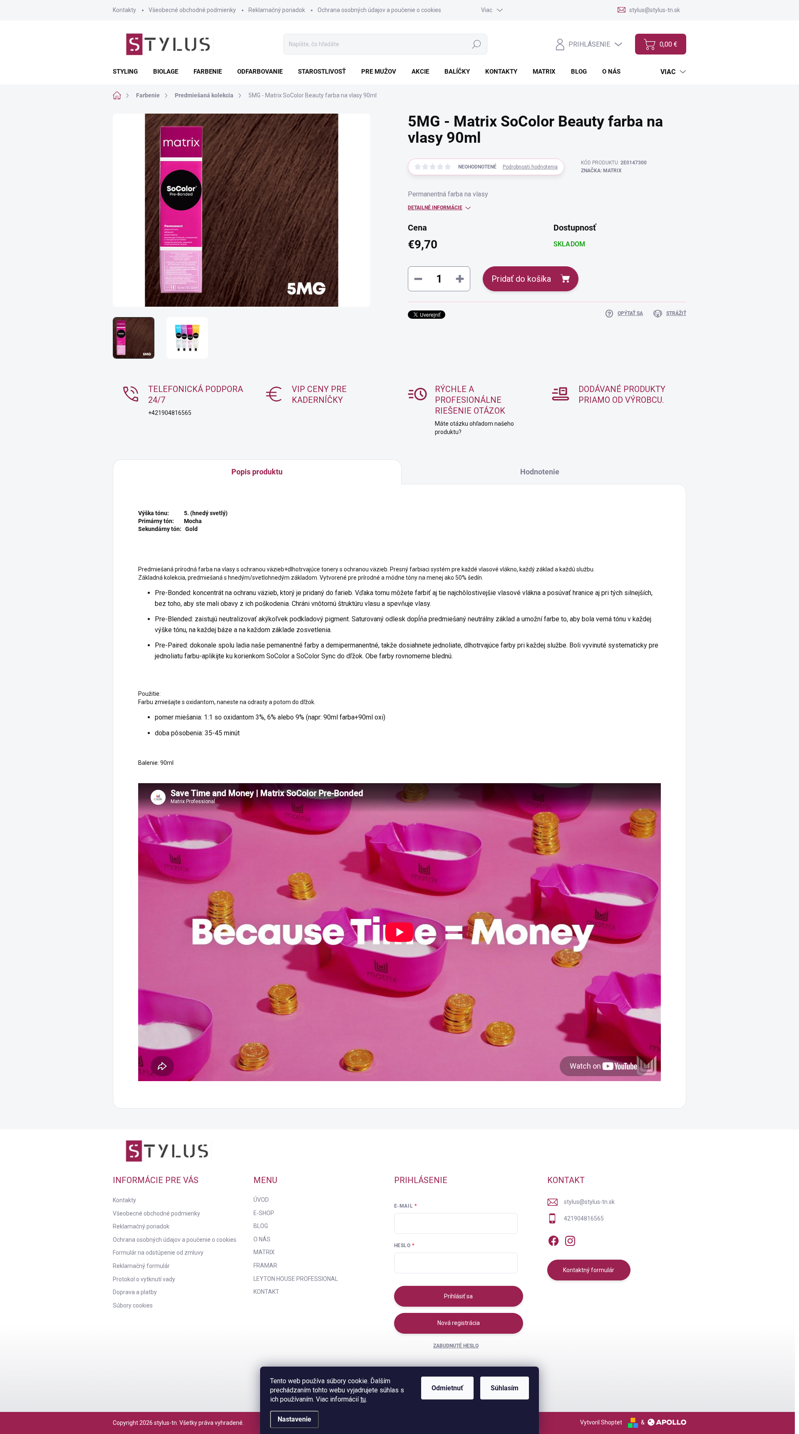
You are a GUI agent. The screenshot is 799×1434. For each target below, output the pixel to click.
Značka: (601, 171)
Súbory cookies (133, 1305)
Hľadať (476, 44)
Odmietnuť (447, 1388)
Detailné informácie (435, 208)
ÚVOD (261, 1199)
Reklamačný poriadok (276, 10)
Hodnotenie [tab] (539, 471)
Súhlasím (505, 1388)
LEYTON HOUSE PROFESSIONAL (295, 1278)
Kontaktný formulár (588, 1270)
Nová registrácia (458, 1323)
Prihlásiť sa (458, 1296)
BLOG (260, 1226)
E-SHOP (263, 1213)
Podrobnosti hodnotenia (530, 167)
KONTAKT (266, 1291)
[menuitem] (128, 72)
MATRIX (264, 1252)
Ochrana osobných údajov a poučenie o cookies (379, 10)
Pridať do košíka (521, 279)
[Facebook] (553, 1239)
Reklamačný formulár (141, 1266)
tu (363, 1399)
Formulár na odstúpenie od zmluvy (158, 1252)
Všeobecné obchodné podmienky (192, 10)
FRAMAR (265, 1265)
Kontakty (124, 10)
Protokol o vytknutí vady (144, 1279)
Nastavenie (294, 1419)
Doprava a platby (135, 1292)
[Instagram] (570, 1239)
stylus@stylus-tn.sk (589, 1201)
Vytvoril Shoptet (601, 1422)
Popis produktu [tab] (257, 471)
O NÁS (261, 1239)
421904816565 (584, 1218)
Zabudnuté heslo (456, 1346)
